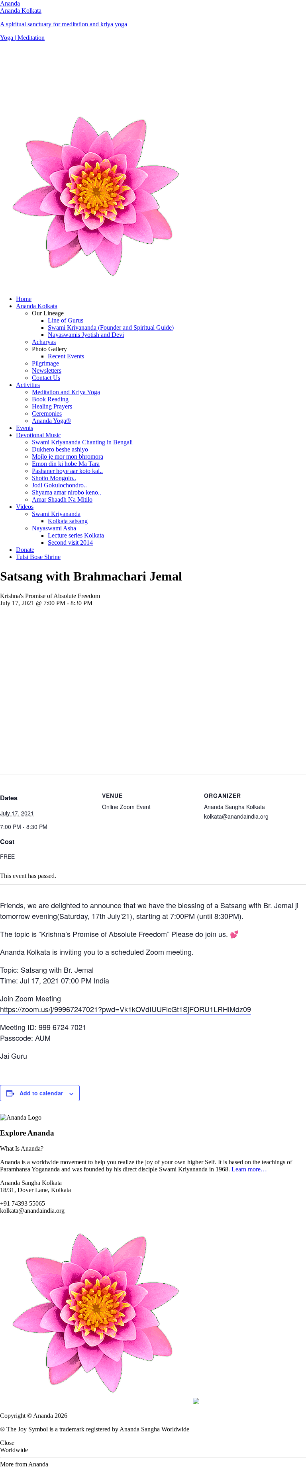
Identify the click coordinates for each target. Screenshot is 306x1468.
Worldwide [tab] (14, 1449)
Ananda (10, 3)
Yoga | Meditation (22, 37)
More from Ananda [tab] (24, 1464)
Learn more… (249, 1169)
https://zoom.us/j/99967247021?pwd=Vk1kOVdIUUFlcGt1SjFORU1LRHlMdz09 (125, 1009)
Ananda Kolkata (20, 10)
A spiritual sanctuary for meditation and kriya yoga (63, 24)
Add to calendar (41, 1093)
